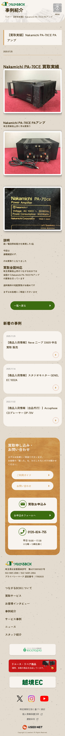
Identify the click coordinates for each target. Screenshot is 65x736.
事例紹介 (10, 611)
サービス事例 (13, 619)
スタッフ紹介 (13, 634)
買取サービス (13, 596)
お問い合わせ (24, 486)
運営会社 (31, 718)
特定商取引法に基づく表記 (32, 709)
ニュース (10, 627)
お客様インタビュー (17, 603)
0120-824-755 (37, 531)
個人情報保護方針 (30, 714)
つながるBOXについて (18, 588)
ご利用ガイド (24, 475)
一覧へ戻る (20, 305)
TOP (7, 16)
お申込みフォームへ (25, 515)
